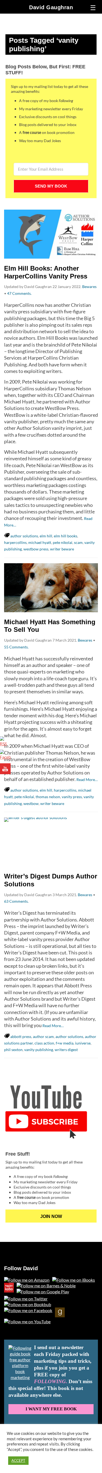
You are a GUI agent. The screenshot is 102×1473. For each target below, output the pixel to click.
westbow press (35, 549)
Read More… (87, 779)
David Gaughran (51, 7)
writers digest (66, 1049)
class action (44, 1043)
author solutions (24, 536)
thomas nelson (48, 796)
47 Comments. (19, 293)
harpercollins (15, 542)
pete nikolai (62, 542)
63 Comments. (16, 901)
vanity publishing (38, 1049)
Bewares (89, 286)
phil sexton (13, 1049)
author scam (43, 1036)
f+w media (64, 1043)
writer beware (62, 549)
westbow (31, 803)
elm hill (46, 536)
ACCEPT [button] (18, 1460)
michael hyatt (39, 542)
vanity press (72, 796)
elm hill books (65, 536)
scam (78, 542)
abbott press (20, 1036)
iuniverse (83, 1043)
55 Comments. (16, 647)
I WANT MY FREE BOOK (51, 1409)
